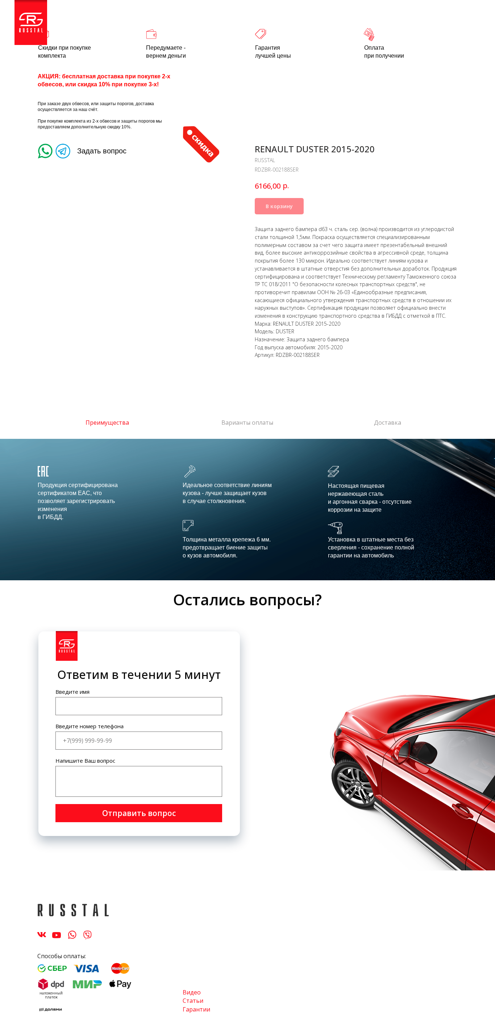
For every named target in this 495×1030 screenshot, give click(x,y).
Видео (192, 992)
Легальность (182, 18)
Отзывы (226, 18)
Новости (310, 18)
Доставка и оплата (123, 18)
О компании (267, 18)
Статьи (345, 18)
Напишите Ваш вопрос (85, 760)
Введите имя (72, 691)
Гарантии (196, 1009)
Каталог (71, 18)
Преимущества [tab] (107, 423)
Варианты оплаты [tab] (247, 423)
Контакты (383, 18)
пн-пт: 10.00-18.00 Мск (441, 18)
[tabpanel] (247, 509)
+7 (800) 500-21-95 (272, 26)
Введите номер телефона (89, 726)
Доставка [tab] (387, 423)
